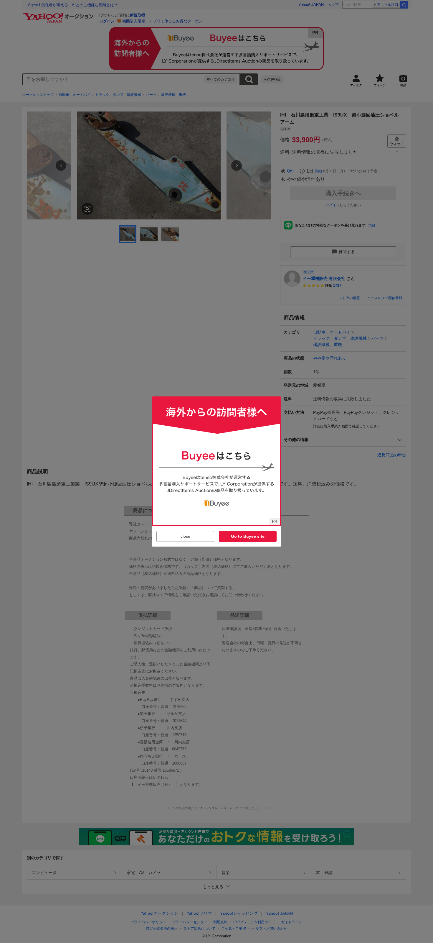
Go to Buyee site (248, 536)
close (185, 536)
